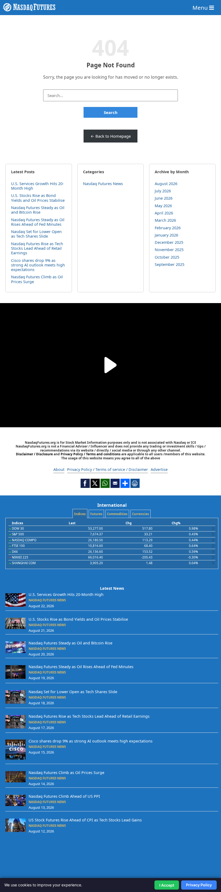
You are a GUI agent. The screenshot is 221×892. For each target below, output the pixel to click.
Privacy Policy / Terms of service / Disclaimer (107, 469)
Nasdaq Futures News (103, 183)
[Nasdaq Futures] (110, 7)
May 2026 (163, 205)
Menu (200, 7)
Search (111, 112)
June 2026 (163, 198)
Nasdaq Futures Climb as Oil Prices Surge (37, 279)
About (58, 469)
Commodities (117, 514)
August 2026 (166, 183)
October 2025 (167, 257)
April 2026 (164, 213)
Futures (96, 514)
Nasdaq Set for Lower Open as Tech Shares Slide (36, 234)
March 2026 (165, 220)
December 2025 (169, 242)
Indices (80, 514)
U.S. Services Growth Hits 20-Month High (37, 186)
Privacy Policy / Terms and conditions (90, 454)
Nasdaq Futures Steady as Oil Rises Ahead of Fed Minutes (37, 222)
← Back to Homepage (111, 136)
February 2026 (168, 227)
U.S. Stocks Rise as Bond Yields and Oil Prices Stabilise (38, 198)
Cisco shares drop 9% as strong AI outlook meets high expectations (38, 265)
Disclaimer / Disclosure (35, 454)
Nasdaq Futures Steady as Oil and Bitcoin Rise (37, 210)
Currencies (140, 514)
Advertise (159, 469)
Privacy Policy (199, 885)
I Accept (166, 885)
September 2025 (169, 264)
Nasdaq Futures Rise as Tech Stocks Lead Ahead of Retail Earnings (37, 248)
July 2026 (163, 190)
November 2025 (169, 249)
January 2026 (166, 235)
